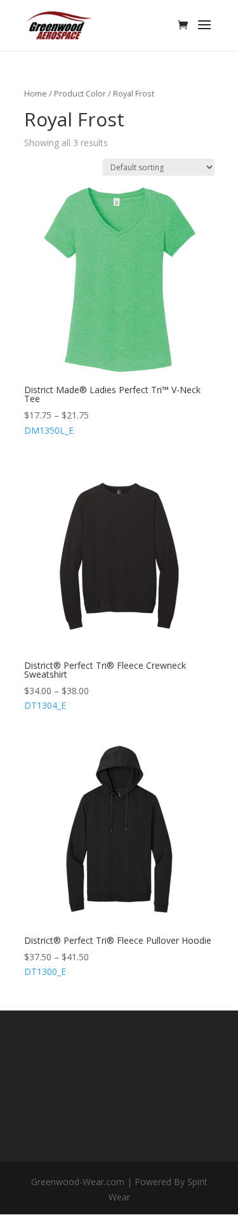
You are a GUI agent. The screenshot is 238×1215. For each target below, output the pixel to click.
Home (35, 93)
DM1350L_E (112, 410)
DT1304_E (105, 685)
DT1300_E (117, 956)
